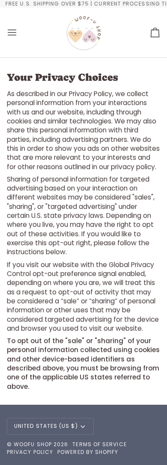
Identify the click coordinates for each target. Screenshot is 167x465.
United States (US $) (46, 426)
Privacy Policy (30, 452)
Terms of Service (99, 444)
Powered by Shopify (87, 452)
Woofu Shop (33, 444)
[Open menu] (20, 32)
